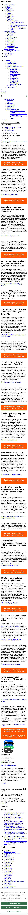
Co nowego (7, 7)
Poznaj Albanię (11, 43)
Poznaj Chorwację (11, 32)
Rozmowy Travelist (9, 49)
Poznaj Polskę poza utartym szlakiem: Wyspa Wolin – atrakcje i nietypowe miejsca (15, 837)
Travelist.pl (7, 59)
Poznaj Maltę (10, 41)
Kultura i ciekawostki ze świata (12, 50)
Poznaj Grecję (10, 38)
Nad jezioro (10, 14)
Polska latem (10, 17)
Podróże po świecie (9, 31)
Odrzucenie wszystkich (14, 903)
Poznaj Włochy (11, 40)
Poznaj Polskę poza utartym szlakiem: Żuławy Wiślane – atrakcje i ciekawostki (14, 832)
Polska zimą (10, 19)
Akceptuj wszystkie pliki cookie (14, 907)
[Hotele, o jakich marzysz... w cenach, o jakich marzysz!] (26, 96)
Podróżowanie (7, 52)
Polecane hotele (8, 55)
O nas (5, 56)
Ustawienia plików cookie (14, 911)
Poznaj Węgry (10, 35)
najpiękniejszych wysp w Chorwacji (10, 626)
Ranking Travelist (8, 9)
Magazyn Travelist (8, 6)
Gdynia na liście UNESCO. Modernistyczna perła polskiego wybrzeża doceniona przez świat (15, 842)
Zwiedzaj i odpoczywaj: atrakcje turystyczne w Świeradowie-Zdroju (13, 817)
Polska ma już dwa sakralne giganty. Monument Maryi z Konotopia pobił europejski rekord (13, 823)
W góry (9, 13)
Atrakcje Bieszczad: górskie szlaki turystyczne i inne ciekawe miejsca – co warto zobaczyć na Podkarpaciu (14, 827)
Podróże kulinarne (8, 53)
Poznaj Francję (11, 44)
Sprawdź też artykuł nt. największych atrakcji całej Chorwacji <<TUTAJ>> (14, 736)
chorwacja (3, 783)
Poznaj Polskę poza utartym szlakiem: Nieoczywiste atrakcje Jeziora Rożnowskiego (14, 814)
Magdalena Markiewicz (8, 765)
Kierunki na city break (12, 47)
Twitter (8, 761)
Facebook (3, 761)
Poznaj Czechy (10, 34)
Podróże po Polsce (8, 10)
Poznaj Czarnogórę (12, 37)
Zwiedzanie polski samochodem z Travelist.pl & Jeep (18, 25)
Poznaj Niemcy (10, 46)
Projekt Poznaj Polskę (12, 20)
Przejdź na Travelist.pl (9, 4)
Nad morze (9, 11)
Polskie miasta (10, 16)
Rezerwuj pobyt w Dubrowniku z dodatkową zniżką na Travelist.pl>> (14, 163)
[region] (14, 901)
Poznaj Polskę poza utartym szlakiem (14, 881)
